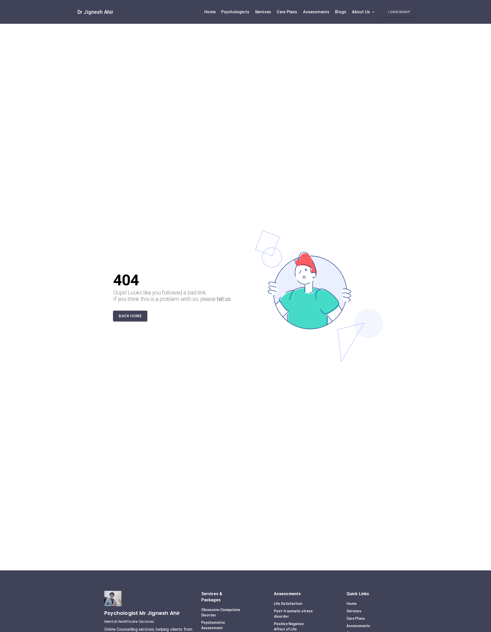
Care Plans (356, 618)
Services (354, 611)
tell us (224, 299)
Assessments (358, 626)
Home (352, 604)
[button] (399, 12)
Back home (130, 316)
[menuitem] (210, 12)
